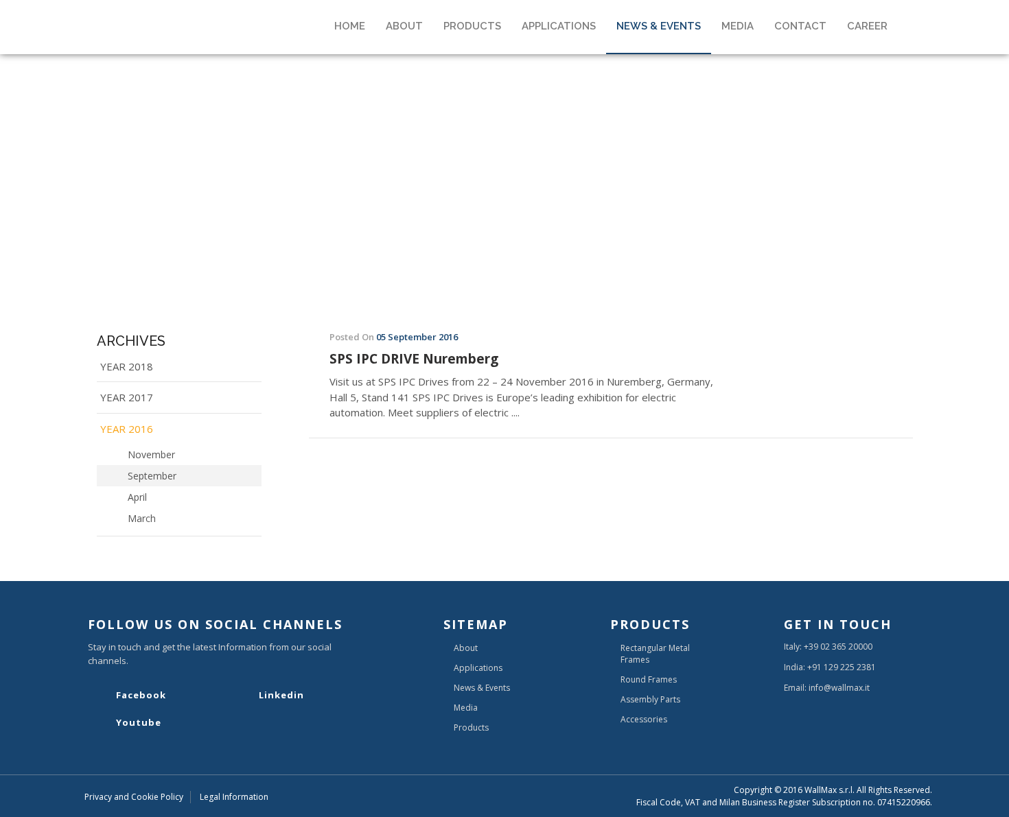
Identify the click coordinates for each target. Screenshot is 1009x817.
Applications (478, 668)
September (152, 475)
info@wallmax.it (839, 688)
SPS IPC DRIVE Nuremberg (413, 359)
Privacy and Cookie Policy (133, 797)
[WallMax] (177, 9)
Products (471, 727)
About (466, 648)
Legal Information (234, 797)
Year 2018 (126, 366)
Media (466, 707)
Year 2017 (126, 397)
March (142, 518)
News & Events (482, 688)
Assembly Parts (650, 699)
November (151, 454)
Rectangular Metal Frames (655, 653)
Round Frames (649, 679)
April (137, 497)
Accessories (644, 719)
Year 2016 (126, 429)
